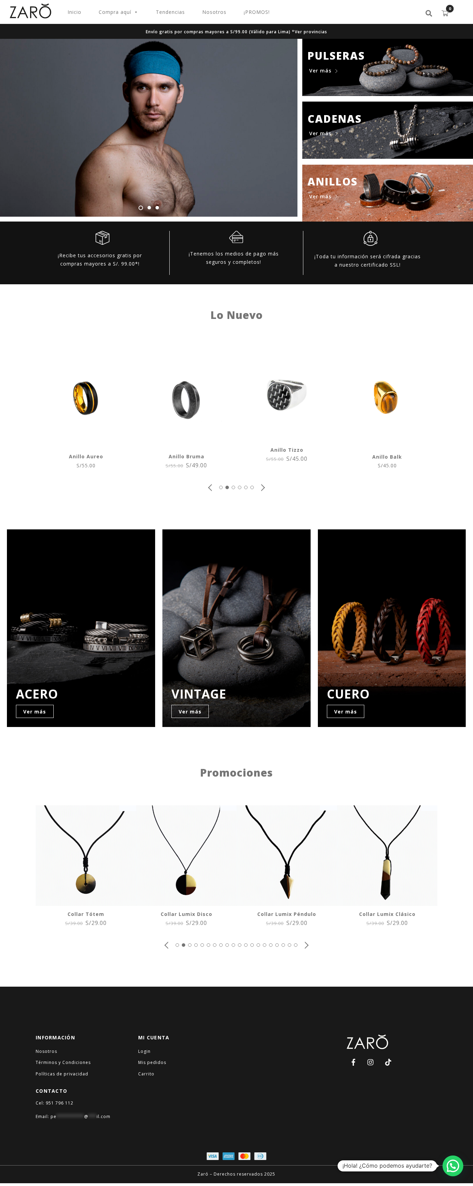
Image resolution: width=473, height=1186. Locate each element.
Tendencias (170, 12)
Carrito (146, 1074)
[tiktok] (388, 1061)
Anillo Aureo (86, 456)
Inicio (74, 12)
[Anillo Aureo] (86, 444)
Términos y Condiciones (63, 1062)
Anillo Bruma (186, 456)
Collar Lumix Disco (186, 914)
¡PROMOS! (257, 12)
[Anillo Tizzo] (287, 437)
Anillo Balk (387, 456)
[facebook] (353, 1061)
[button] (210, 487)
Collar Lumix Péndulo (286, 914)
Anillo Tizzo (286, 450)
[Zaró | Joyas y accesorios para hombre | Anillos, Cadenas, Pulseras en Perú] (30, 15)
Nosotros (214, 12)
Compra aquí (115, 12)
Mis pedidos (152, 1062)
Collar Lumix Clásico (387, 914)
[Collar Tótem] (86, 902)
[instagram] (371, 1061)
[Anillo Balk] (387, 444)
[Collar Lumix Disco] (186, 902)
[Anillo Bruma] (186, 444)
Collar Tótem (86, 914)
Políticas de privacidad (62, 1074)
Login (144, 1051)
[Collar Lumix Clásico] (387, 902)
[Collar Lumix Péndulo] (287, 902)
